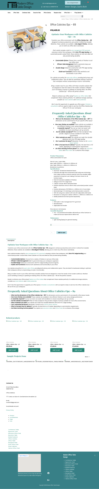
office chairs (68, 150)
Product (12, 415)
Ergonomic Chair (13, 431)
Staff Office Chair (13, 444)
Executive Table (37, 12)
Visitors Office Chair (14, 448)
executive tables (48, 308)
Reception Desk (57, 12)
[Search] (82, 16)
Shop (67, 19)
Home (9, 12)
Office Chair (67, 12)
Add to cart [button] (12, 350)
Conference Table (26, 12)
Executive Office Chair (14, 433)
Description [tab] (11, 240)
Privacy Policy (10, 410)
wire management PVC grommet (80, 50)
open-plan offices (72, 78)
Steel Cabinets (12, 446)
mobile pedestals (81, 100)
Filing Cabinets (78, 12)
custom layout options (50, 304)
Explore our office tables (81, 96)
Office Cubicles (47, 12)
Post (11, 421)
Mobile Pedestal (12, 437)
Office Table (16, 12)
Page (11, 419)
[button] (46, 25)
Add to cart (61, 232)
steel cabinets (69, 100)
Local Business (14, 417)
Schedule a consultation (48, 285)
